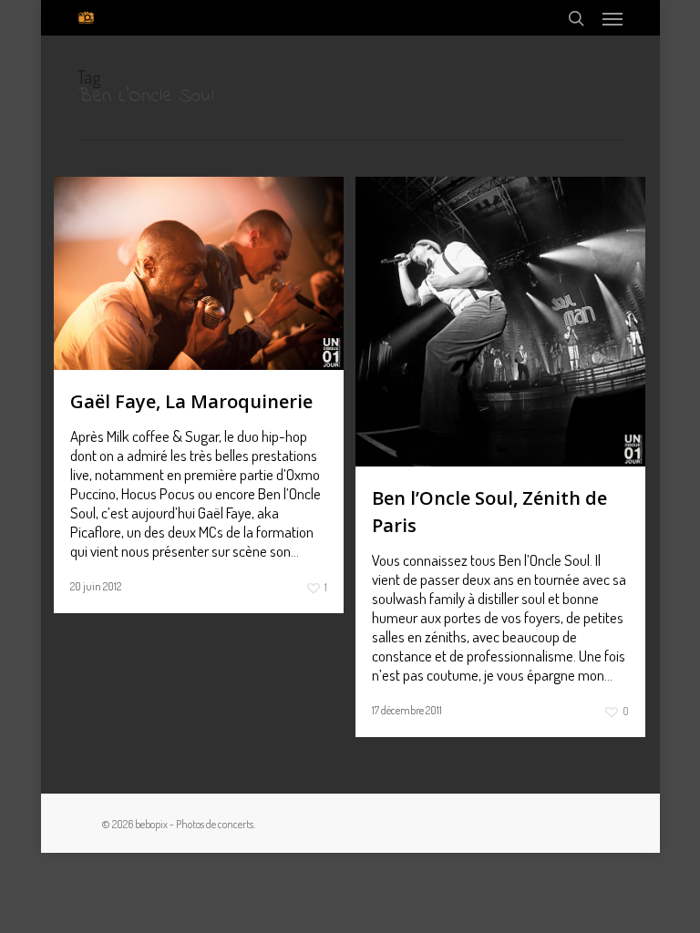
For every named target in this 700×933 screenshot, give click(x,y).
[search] (576, 18)
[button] (612, 18)
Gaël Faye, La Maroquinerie (191, 401)
